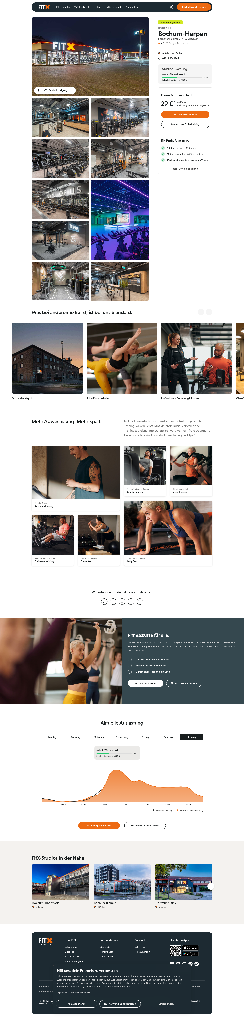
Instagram (178, 964)
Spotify (196, 964)
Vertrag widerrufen (48, 991)
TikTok (190, 964)
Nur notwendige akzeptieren (120, 1003)
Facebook (172, 964)
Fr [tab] (145, 737)
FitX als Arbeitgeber (74, 961)
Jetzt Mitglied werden (185, 114)
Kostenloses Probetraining (185, 124)
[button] (166, 1004)
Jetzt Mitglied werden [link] (194, 7)
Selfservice (140, 947)
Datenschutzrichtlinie (112, 983)
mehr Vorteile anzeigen (185, 168)
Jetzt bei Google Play (190, 954)
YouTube (184, 964)
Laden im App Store (190, 948)
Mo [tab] (52, 737)
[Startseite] (46, 944)
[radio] (104, 601)
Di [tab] (75, 737)
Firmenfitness (106, 952)
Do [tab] (122, 737)
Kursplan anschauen (145, 683)
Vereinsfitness (106, 956)
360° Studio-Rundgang (55, 90)
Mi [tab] (99, 737)
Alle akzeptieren (76, 1003)
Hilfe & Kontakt (142, 952)
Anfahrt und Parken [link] (172, 53)
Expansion (70, 952)
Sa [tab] (168, 737)
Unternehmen (71, 947)
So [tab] (192, 737)
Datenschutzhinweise (80, 992)
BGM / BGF (105, 947)
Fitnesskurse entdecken (184, 683)
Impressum (62, 992)
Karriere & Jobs (72, 956)
